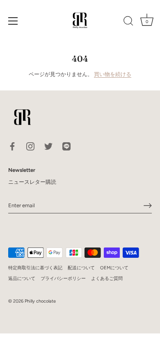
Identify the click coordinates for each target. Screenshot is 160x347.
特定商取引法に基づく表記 (35, 268)
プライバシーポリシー (63, 278)
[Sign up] (148, 205)
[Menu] (13, 21)
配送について (81, 268)
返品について (21, 278)
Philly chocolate (40, 301)
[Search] (128, 22)
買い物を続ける (112, 74)
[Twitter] (48, 146)
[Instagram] (30, 146)
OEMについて (114, 268)
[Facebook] (12, 146)
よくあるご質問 (107, 278)
